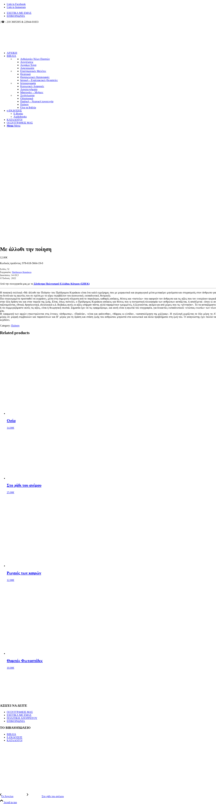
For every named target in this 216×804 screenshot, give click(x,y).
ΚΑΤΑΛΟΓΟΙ (14, 740)
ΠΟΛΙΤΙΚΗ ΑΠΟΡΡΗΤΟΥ (22, 718)
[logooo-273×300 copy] (25, 39)
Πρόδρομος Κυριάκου (21, 272)
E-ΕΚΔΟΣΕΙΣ (14, 737)
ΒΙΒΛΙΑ (11, 734)
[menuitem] (111, 13)
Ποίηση (15, 325)
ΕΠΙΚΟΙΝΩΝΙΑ (16, 16)
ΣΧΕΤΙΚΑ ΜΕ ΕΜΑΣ (19, 12)
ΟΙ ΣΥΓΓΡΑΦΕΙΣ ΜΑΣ (20, 712)
